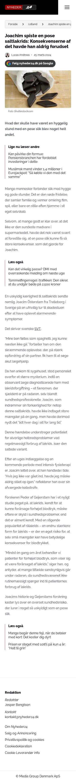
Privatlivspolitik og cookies (24, 740)
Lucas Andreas (20, 54)
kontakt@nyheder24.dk (22, 717)
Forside (13, 24)
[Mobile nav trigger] (67, 7)
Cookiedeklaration (18, 746)
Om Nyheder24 (16, 727)
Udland (32, 24)
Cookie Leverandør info (22, 753)
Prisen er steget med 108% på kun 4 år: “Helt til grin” (36, 646)
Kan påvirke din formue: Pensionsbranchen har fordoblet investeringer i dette (32, 158)
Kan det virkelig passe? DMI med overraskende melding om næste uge (36, 271)
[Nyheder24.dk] (31, 7)
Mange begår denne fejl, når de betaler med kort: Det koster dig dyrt (37, 635)
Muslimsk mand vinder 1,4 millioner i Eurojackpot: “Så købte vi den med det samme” (36, 173)
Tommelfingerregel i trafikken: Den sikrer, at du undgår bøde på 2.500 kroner (38, 282)
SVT (37, 329)
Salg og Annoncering (20, 733)
